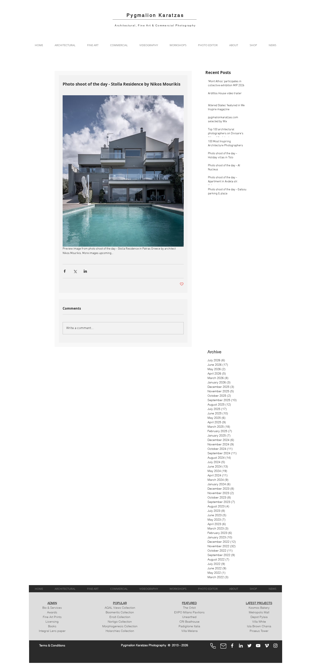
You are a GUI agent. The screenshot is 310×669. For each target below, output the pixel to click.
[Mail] (223, 646)
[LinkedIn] (241, 645)
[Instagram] (275, 645)
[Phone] (213, 646)
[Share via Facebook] (65, 271)
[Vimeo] (267, 645)
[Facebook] (232, 645)
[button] (65, 45)
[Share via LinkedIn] (85, 271)
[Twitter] (249, 645)
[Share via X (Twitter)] (75, 271)
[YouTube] (258, 645)
